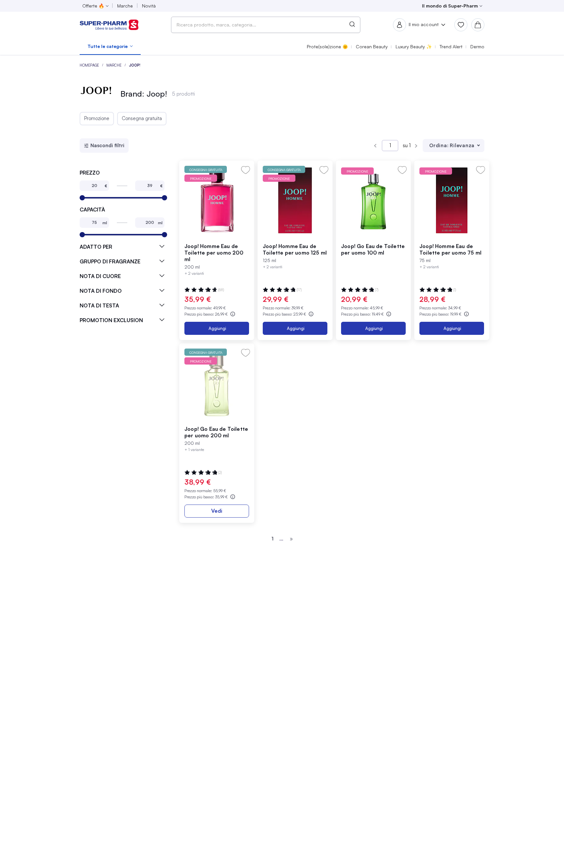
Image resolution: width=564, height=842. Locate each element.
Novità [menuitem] (149, 5)
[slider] (82, 197)
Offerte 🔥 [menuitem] (93, 5)
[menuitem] (110, 46)
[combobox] (265, 25)
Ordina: (438, 145)
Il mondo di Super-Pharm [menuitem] (450, 5)
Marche (114, 65)
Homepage (90, 65)
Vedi (216, 510)
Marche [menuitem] (125, 5)
